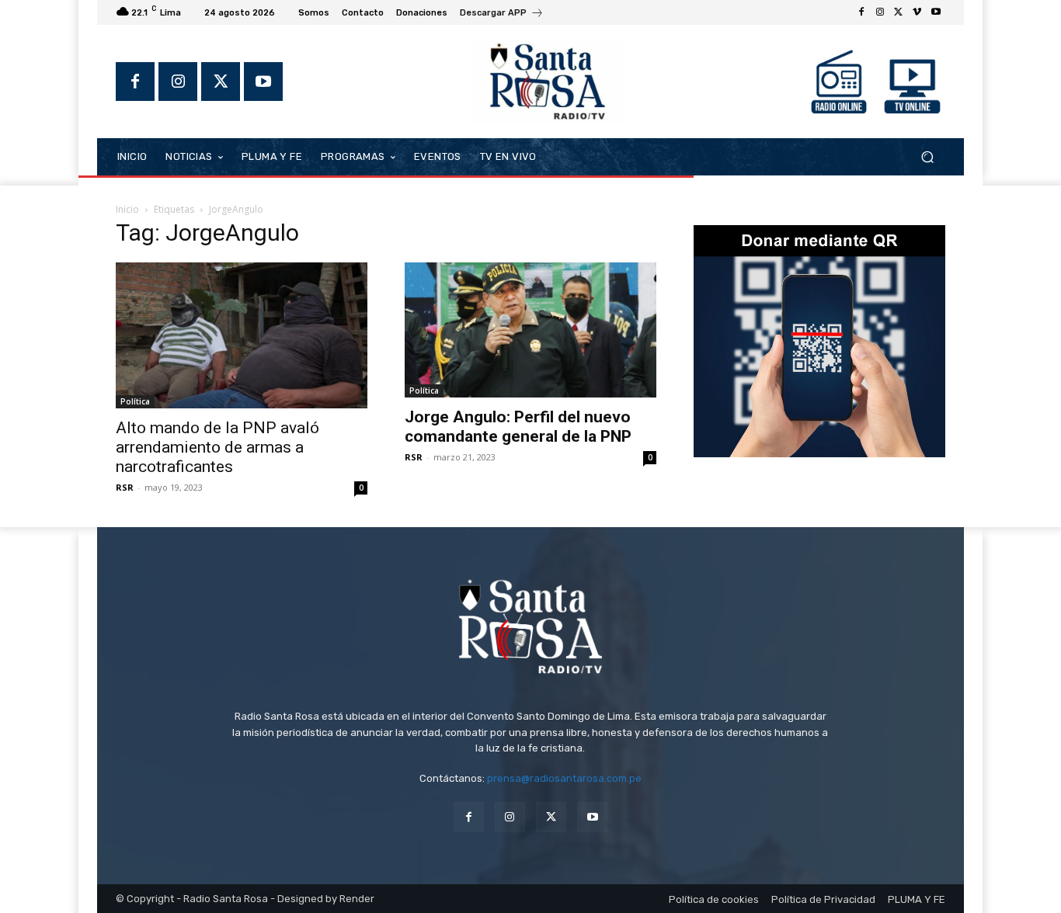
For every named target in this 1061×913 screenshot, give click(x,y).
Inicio (127, 209)
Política (135, 401)
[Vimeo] (917, 12)
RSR (125, 487)
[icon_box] (502, 14)
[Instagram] (880, 12)
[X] (898, 12)
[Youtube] (936, 12)
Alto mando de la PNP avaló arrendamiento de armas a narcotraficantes (217, 447)
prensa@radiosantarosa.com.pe (564, 778)
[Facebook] (861, 12)
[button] (927, 156)
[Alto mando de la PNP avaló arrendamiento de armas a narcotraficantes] (241, 335)
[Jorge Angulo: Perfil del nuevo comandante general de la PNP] (530, 330)
